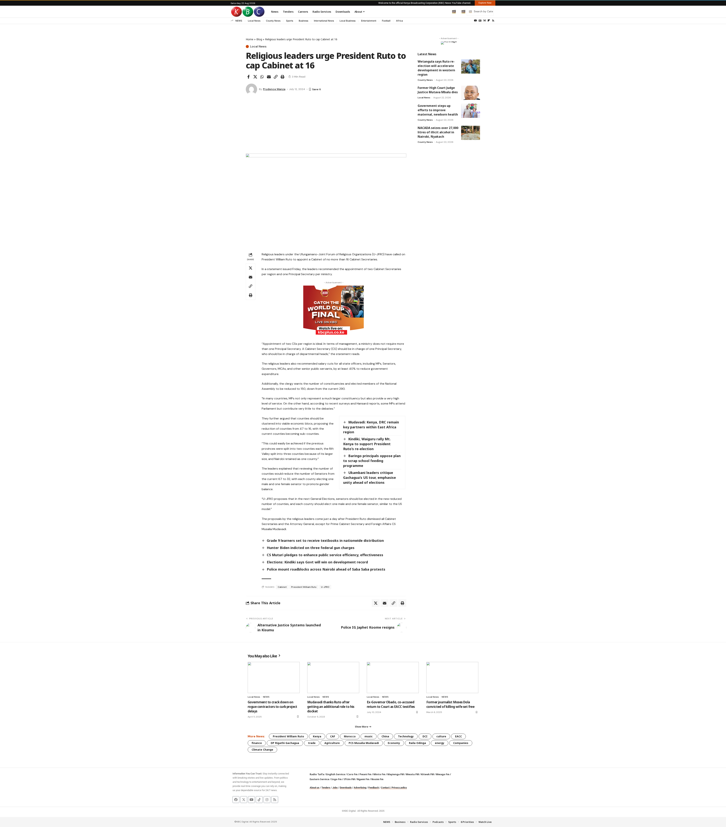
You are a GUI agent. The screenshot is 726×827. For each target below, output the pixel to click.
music (369, 736)
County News (273, 20)
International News (324, 20)
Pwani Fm (365, 774)
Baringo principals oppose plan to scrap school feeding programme (372, 460)
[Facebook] (236, 799)
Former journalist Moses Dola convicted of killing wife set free (450, 704)
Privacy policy (399, 787)
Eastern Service (319, 779)
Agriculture (332, 743)
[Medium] (484, 21)
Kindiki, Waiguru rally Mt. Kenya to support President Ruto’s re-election (367, 444)
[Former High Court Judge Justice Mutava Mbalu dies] (470, 93)
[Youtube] (251, 799)
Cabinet (282, 587)
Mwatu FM (412, 774)
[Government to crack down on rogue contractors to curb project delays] (274, 677)
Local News (254, 20)
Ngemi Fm (363, 779)
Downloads (346, 787)
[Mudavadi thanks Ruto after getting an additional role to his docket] (333, 677)
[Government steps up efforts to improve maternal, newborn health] (470, 111)
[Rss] (493, 21)
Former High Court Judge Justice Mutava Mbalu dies (438, 90)
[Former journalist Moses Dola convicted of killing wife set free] (452, 677)
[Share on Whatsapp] (262, 77)
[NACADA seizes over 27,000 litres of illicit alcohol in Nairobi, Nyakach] (470, 133)
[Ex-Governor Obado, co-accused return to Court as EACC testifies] (393, 677)
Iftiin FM (349, 779)
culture (441, 736)
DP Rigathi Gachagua (285, 743)
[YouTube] (475, 21)
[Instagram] (267, 799)
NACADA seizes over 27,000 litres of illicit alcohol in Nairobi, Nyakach (438, 132)
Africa (399, 20)
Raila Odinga (417, 743)
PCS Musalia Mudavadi (364, 743)
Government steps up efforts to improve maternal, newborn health (438, 110)
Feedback (373, 787)
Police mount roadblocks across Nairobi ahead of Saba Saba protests (326, 569)
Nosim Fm (377, 779)
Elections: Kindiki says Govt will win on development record (317, 562)
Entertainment (368, 20)
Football (386, 20)
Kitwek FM (427, 774)
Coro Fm (352, 774)
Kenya (317, 736)
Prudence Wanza (274, 89)
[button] (446, 11)
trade (312, 743)
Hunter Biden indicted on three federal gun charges (310, 547)
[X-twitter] (243, 799)
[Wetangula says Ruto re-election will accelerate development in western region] (470, 66)
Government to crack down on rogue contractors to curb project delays (272, 706)
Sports (289, 20)
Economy (394, 743)
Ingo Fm (336, 779)
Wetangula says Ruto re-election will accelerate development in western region (436, 68)
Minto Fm (379, 774)
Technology (406, 736)
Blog (259, 39)
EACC (458, 736)
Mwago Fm (442, 774)
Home (249, 39)
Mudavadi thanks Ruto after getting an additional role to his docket (330, 706)
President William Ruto (303, 587)
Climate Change (262, 749)
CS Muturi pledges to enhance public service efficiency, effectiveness (325, 555)
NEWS (238, 20)
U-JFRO (325, 587)
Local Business (347, 20)
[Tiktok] (259, 799)
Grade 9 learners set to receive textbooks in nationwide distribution (325, 540)
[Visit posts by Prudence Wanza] (251, 89)
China (385, 736)
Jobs (335, 787)
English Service (335, 774)
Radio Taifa (317, 774)
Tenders (325, 787)
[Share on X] (255, 77)
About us (314, 787)
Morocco (350, 736)
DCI (425, 736)
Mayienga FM (395, 774)
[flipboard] (489, 21)
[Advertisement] (326, 125)
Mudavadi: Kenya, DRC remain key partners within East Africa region (371, 427)
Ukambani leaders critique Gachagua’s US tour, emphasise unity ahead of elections (369, 477)
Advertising (360, 787)
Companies (460, 743)
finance (257, 743)
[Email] (268, 77)
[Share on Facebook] (248, 77)
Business (303, 20)
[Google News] (480, 21)
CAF (332, 736)
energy (439, 743)
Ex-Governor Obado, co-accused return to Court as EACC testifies (391, 704)
